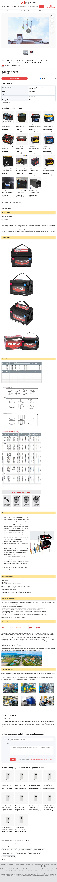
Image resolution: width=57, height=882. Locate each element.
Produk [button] (15, 6)
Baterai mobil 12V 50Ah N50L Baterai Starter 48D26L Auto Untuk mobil (21, 191)
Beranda (3, 11)
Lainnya (3, 859)
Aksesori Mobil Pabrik (39, 849)
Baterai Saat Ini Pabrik (34, 853)
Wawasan (29, 865)
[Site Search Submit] (41, 6)
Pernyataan (11, 864)
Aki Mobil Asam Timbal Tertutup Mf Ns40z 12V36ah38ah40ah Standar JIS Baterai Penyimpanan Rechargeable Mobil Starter (21, 125)
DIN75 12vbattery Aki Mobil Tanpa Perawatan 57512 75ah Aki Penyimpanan (48, 169)
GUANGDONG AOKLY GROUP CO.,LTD (13, 65)
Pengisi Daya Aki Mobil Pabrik (9, 849)
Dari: (9, 739)
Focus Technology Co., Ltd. (24, 873)
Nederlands (20, 870)
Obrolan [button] (43, 78)
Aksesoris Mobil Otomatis (25, 849)
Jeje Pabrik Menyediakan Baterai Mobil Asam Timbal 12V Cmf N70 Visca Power (35, 169)
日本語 (23, 868)
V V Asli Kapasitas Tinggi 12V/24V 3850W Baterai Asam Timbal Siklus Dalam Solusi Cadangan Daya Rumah (22, 169)
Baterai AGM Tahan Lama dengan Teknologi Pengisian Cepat (8, 125)
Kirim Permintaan (14, 78)
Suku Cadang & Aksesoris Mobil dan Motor (17, 11)
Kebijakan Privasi (29, 864)
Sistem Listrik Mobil (32, 11)
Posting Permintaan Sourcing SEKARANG (41, 759)
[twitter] (44, 865)
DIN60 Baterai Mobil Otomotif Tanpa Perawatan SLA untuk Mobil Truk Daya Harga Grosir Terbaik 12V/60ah (48, 147)
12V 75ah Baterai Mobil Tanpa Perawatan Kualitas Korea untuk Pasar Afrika (7, 147)
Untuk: (8, 743)
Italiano (50, 868)
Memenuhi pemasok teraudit (19, 865)
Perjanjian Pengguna (19, 864)
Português (44, 868)
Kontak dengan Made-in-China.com (42, 864)
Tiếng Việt (41, 870)
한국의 (10, 870)
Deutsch (38, 868)
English (6, 868)
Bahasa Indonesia (48, 870)
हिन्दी (25, 870)
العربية (15, 870)
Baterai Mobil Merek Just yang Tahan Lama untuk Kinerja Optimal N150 (7, 191)
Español (33, 868)
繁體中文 (18, 868)
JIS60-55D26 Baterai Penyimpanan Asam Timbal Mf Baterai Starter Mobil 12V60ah (35, 147)
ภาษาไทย (30, 870)
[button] (2, 2)
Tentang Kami (4, 864)
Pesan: (8, 747)
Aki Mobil (41, 11)
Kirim (13, 759)
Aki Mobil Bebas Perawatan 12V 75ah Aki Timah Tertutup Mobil (35, 125)
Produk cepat (53, 864)
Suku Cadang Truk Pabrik (8, 853)
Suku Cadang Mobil (21, 853)
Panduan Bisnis (36, 865)
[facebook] (41, 865)
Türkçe (35, 870)
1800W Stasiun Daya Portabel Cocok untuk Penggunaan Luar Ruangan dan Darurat (34, 191)
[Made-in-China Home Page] (28, 2)
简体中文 (12, 868)
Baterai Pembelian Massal (9, 856)
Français (28, 868)
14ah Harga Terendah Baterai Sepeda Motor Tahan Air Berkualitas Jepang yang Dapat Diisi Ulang (7, 169)
